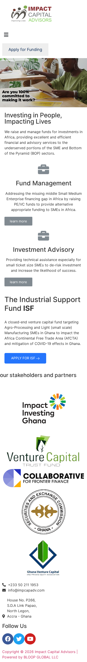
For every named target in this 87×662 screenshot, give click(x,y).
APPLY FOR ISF (23, 358)
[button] (18, 221)
